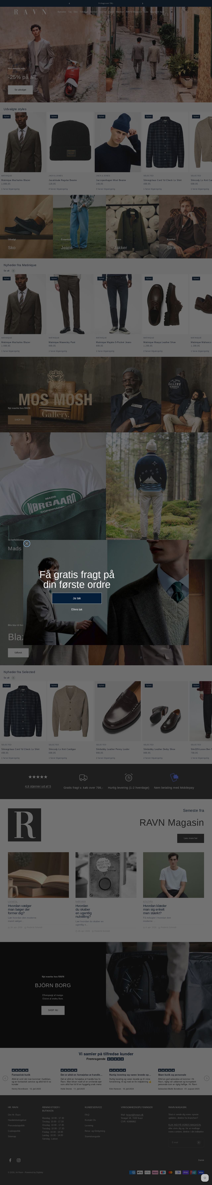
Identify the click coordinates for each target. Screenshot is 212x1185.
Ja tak (77, 598)
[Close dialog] (27, 544)
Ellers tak (76, 609)
